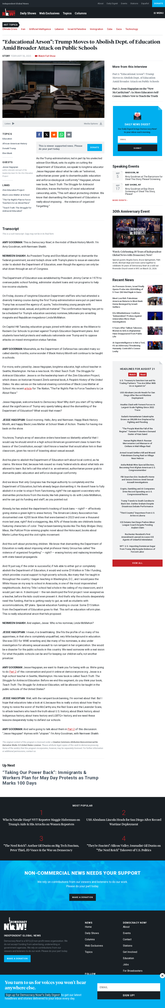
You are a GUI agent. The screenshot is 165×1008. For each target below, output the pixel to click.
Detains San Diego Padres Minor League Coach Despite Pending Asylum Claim (137, 525)
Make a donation (82, 897)
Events (124, 3)
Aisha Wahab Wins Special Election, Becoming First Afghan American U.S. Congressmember (137, 468)
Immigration (96, 29)
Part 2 (12, 671)
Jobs (126, 964)
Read (143, 374)
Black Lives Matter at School (15, 195)
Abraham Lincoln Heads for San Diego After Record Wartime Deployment (137, 395)
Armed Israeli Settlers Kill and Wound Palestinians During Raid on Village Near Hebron (137, 455)
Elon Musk (7, 153)
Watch (132, 374)
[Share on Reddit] (54, 135)
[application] (53, 89)
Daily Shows (28, 13)
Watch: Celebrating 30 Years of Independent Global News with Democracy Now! (136, 253)
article (28, 388)
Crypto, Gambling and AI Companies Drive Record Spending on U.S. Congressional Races (137, 492)
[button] (53, 89)
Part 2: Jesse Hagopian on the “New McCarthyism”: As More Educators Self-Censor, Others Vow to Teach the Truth (135, 92)
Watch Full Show (46, 56)
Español (145, 3)
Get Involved (130, 951)
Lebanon (59, 29)
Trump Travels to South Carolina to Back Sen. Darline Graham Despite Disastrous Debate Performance (137, 504)
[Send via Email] (69, 135)
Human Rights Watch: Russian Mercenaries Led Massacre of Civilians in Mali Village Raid (137, 443)
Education (7, 139)
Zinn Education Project (13, 190)
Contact (127, 939)
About (100, 3)
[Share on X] (46, 135)
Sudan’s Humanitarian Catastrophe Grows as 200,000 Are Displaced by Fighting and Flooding (137, 419)
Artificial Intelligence (40, 29)
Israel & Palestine (77, 29)
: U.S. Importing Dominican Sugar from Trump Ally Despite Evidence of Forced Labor (137, 549)
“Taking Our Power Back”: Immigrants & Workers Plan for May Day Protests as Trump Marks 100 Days (50, 778)
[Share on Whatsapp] (61, 135)
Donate (158, 3)
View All (137, 563)
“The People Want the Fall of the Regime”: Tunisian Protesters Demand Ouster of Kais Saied (137, 431)
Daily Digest (112, 3)
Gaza (119, 29)
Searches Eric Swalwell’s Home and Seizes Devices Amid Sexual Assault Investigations (137, 480)
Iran (23, 29)
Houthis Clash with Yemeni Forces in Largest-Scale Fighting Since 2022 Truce (137, 407)
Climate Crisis (9, 29)
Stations (134, 3)
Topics (67, 13)
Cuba (109, 29)
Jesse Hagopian (10, 167)
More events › (120, 200)
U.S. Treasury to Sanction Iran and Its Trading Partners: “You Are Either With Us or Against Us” (137, 383)
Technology (132, 29)
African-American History (14, 143)
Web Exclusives (49, 13)
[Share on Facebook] (39, 135)
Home (88, 926)
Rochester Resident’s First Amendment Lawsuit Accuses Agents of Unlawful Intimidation (137, 537)
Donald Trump (9, 148)
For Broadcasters (132, 970)
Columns (81, 13)
